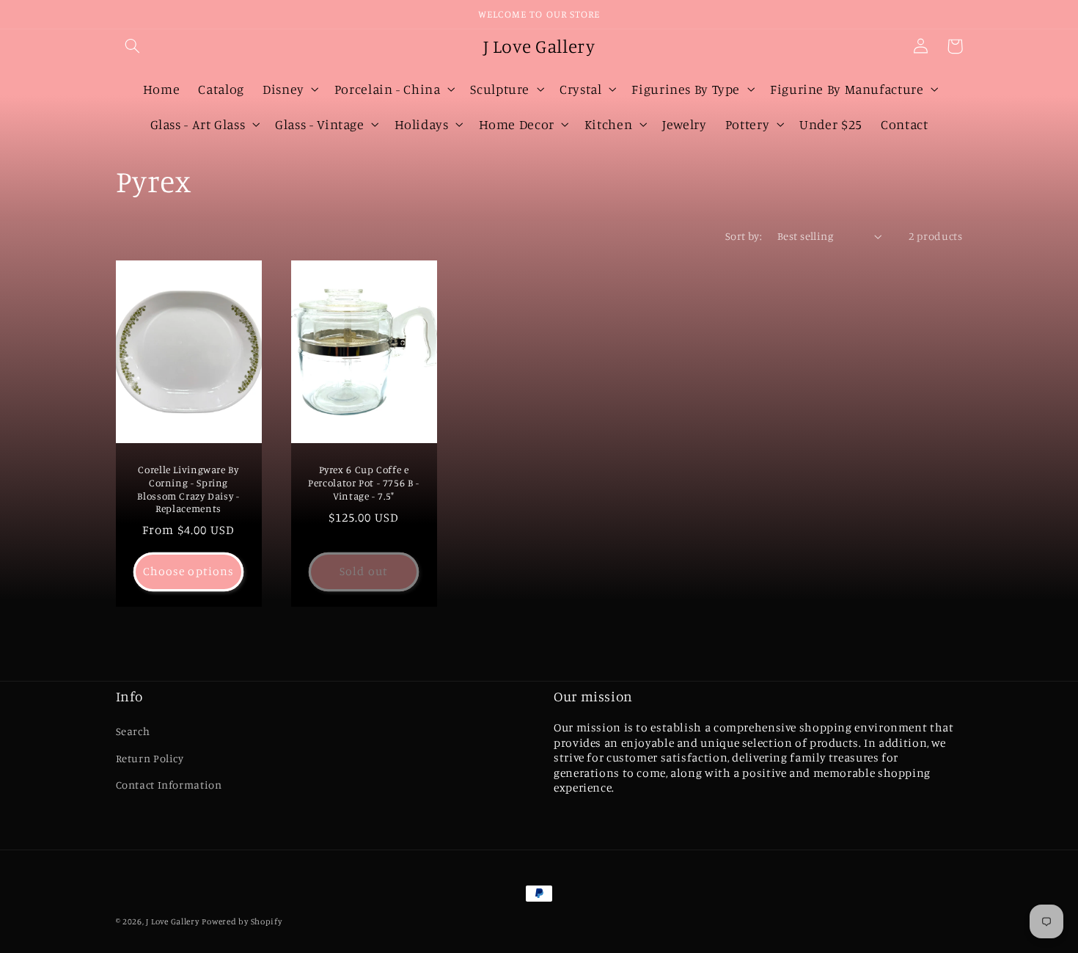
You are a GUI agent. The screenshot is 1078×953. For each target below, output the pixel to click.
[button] (133, 46)
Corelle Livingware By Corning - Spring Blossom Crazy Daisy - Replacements (188, 489)
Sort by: (743, 236)
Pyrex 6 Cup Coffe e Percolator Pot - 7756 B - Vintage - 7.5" (363, 483)
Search (133, 731)
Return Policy (150, 758)
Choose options (188, 571)
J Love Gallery (172, 921)
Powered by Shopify (242, 921)
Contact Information (169, 784)
